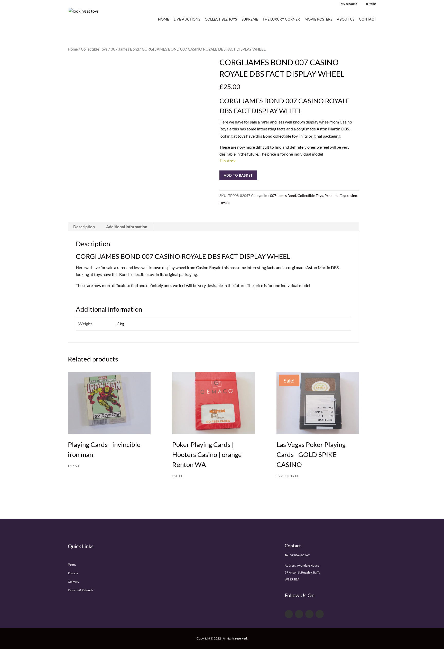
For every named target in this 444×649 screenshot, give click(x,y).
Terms (72, 564)
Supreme (250, 19)
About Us (345, 19)
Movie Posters (318, 19)
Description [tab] (84, 226)
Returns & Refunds (80, 590)
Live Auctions (187, 19)
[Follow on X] (299, 614)
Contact (367, 19)
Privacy (73, 573)
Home (163, 19)
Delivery (73, 582)
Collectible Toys (221, 19)
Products (332, 195)
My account (349, 4)
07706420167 (300, 555)
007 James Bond (125, 49)
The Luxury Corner (281, 19)
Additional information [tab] (126, 226)
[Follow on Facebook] (289, 614)
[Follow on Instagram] (320, 614)
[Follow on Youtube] (309, 614)
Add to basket (238, 175)
